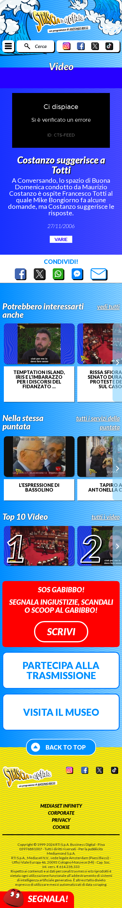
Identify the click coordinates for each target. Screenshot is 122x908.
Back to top (66, 747)
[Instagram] (66, 46)
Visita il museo (61, 712)
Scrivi (61, 631)
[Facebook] (81, 46)
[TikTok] (109, 46)
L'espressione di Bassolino (39, 487)
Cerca (40, 46)
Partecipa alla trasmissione (61, 670)
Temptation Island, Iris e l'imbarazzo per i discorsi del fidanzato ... (39, 379)
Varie (61, 239)
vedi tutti (108, 306)
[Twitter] (95, 46)
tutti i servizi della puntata (98, 423)
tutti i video (106, 516)
